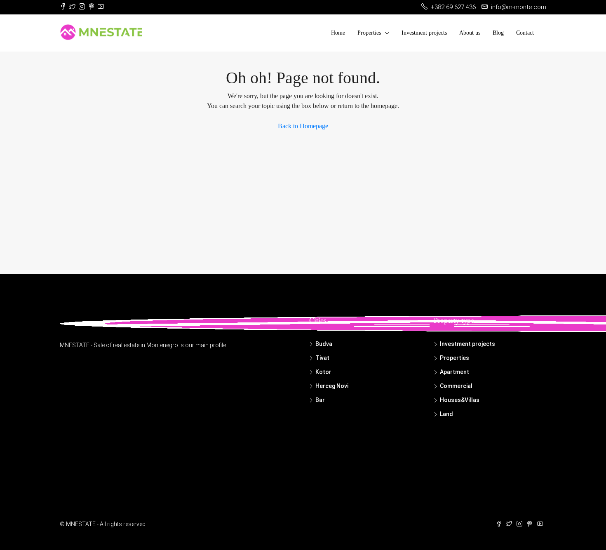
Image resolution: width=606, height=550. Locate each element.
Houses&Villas (459, 400)
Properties (369, 33)
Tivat (322, 358)
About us (469, 33)
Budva (323, 344)
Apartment (454, 372)
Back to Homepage (303, 125)
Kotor (323, 372)
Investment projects (424, 33)
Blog (498, 33)
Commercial (456, 386)
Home (338, 33)
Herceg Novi (331, 386)
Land (446, 414)
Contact (525, 33)
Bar (320, 400)
